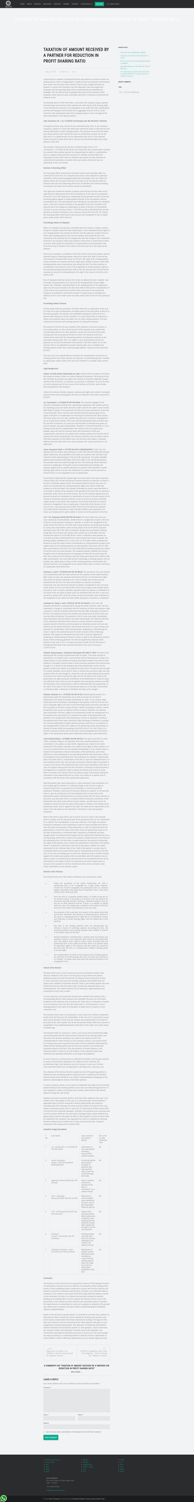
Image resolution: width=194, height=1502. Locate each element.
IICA (121, 1467)
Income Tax (50, 1462)
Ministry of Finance (53, 1460)
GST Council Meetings (131, 92)
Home (22, 4)
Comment (47, 1387)
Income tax (64, 72)
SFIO (121, 1464)
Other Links (85, 4)
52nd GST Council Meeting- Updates (133, 52)
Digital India (87, 1464)
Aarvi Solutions (54, 1499)
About (29, 4)
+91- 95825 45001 (112, 4)
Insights (57, 4)
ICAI (84, 1469)
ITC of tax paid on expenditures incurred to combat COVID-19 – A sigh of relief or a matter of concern (135, 74)
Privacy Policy (90, 1499)
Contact (75, 4)
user (73, 72)
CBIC (47, 1467)
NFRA (122, 1469)
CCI (121, 1462)
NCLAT (85, 1460)
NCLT (48, 1471)
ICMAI (122, 1460)
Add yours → (76, 1372)
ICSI (84, 1471)
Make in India (88, 1467)
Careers (66, 4)
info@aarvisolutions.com (55, 1490)
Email (80, 1415)
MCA (47, 1469)
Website (46, 1423)
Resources (47, 4)
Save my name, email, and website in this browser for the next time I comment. (73, 1432)
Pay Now (99, 4)
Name (46, 1415)
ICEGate (86, 1462)
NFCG (122, 1471)
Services (37, 4)
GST (120, 92)
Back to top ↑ (101, 1499)
